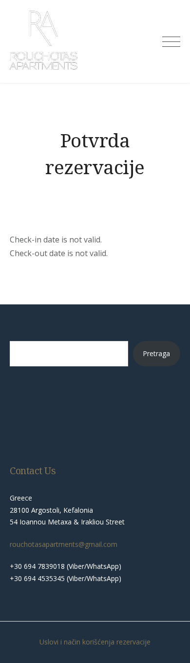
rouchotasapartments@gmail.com (63, 544)
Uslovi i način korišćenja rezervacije (95, 641)
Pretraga (156, 353)
